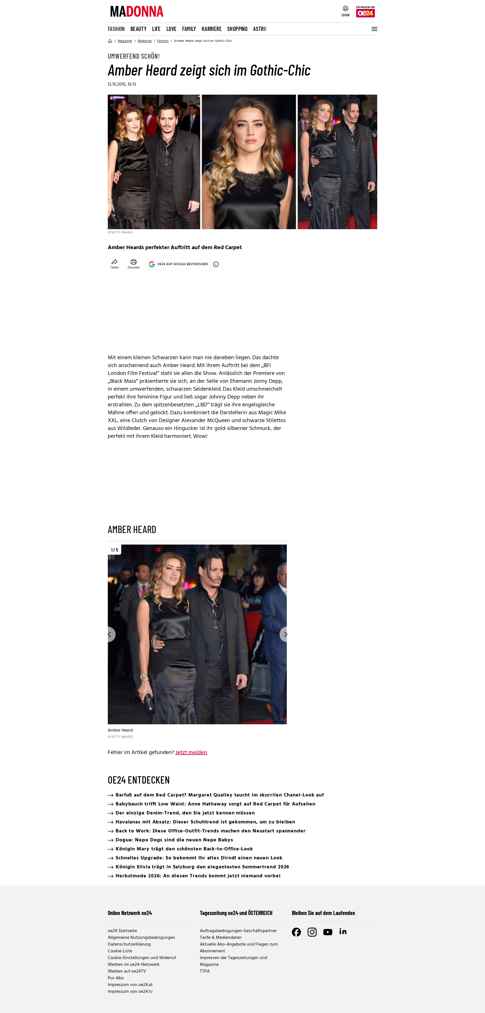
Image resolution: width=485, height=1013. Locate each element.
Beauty (139, 28)
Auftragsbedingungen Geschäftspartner (238, 931)
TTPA (205, 971)
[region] (197, 642)
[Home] (110, 41)
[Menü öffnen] (373, 29)
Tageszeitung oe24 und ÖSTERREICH (236, 912)
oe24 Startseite (122, 931)
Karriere (212, 28)
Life (156, 28)
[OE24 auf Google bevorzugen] (215, 264)
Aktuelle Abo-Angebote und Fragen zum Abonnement (239, 948)
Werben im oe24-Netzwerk (134, 964)
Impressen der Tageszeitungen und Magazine (233, 961)
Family (189, 28)
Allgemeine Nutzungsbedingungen (141, 937)
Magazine (125, 41)
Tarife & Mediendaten (221, 937)
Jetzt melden (191, 753)
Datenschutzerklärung (129, 944)
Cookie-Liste (120, 951)
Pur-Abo (116, 978)
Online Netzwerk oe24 (130, 912)
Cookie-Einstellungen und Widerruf (142, 958)
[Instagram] (312, 932)
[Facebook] (296, 932)
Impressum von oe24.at (130, 985)
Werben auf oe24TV (127, 971)
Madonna (145, 41)
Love (171, 28)
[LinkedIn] (343, 932)
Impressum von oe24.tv (130, 991)
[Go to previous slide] (108, 634)
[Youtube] (327, 932)
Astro (259, 28)
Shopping (237, 28)
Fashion (116, 28)
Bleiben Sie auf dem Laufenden (323, 912)
